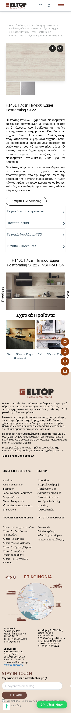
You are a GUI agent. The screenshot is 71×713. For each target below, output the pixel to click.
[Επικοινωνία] (65, 342)
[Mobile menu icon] (60, 6)
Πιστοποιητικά (18, 223)
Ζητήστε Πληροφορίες (26, 201)
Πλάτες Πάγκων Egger (51, 354)
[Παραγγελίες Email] (65, 371)
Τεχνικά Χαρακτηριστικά (25, 211)
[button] (52, 704)
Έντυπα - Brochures (21, 246)
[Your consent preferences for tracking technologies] (6, 706)
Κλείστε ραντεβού (13, 664)
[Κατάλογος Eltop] (65, 351)
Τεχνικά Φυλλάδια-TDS (24, 234)
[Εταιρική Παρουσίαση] (65, 361)
